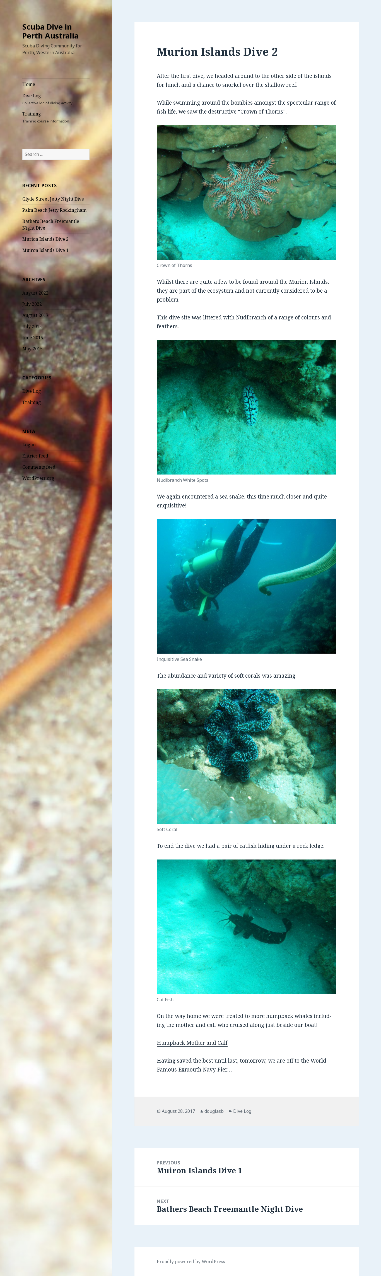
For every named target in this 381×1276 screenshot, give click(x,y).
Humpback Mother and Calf (192, 1042)
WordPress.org (38, 478)
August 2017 (35, 315)
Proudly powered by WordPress (191, 1261)
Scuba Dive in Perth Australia (50, 31)
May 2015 (32, 349)
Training (45, 117)
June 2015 (32, 337)
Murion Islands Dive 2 (45, 239)
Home (28, 84)
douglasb (214, 1111)
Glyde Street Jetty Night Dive (53, 199)
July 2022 (32, 304)
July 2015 (32, 326)
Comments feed (39, 467)
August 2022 (35, 293)
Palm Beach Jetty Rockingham (54, 210)
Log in (29, 445)
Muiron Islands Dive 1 (45, 250)
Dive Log (47, 99)
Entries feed (35, 456)
